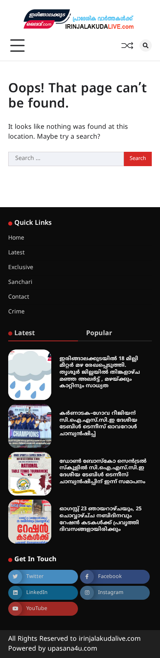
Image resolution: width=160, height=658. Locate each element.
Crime (16, 311)
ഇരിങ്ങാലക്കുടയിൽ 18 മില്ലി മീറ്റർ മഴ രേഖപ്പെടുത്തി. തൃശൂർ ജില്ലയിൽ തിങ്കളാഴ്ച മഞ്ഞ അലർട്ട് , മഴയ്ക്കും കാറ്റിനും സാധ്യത (99, 373)
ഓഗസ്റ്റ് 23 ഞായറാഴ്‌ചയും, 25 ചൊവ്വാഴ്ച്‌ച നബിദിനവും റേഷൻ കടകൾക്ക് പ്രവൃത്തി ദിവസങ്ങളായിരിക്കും (100, 519)
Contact (18, 297)
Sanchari (20, 282)
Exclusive (20, 267)
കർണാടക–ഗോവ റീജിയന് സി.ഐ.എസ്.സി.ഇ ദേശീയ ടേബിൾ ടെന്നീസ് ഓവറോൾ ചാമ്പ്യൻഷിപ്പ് (98, 423)
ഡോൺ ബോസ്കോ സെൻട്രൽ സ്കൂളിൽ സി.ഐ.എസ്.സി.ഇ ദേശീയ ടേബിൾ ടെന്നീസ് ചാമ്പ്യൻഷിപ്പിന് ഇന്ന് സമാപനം (102, 471)
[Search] (145, 45)
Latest (16, 252)
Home (16, 238)
